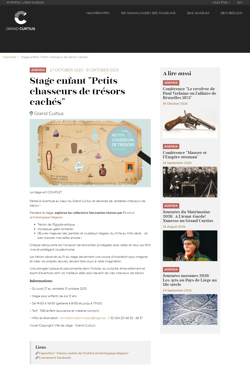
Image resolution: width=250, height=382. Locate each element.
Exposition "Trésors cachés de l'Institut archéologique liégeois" (84, 353)
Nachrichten (98, 13)
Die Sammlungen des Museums (148, 13)
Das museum (198, 13)
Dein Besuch (231, 13)
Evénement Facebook (55, 358)
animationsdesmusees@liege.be (82, 318)
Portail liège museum (26, 2)
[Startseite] (44, 20)
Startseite (9, 57)
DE (239, 2)
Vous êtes (220, 2)
